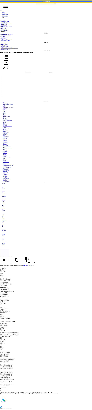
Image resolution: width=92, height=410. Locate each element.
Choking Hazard (5, 112)
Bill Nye (4, 109)
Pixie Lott (3, 239)
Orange (4, 149)
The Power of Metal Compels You (7, 167)
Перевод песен (3, 12)
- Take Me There (4, 25)
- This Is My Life (4, 45)
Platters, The (3, 200)
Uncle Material (5, 176)
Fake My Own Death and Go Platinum (7, 120)
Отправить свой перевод (5, 16)
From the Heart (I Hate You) (6, 121)
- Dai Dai (5, 21)
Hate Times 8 (4, 129)
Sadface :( (4, 158)
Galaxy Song (4, 122)
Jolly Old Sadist (5, 138)
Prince (2, 197)
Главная (3, 11)
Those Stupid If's (5, 171)
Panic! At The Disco (4, 193)
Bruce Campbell (5, 110)
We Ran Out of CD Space (6, 178)
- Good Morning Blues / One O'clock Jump (9, 48)
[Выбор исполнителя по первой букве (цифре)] (5, 70)
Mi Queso (4, 143)
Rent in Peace (4, 156)
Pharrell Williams (4, 230)
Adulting (4, 105)
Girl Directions (5, 124)
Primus (2, 240)
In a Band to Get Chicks (6, 132)
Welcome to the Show (5, 179)
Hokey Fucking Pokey (5, 130)
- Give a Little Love (4, 37)
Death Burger (4, 115)
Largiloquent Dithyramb (6, 139)
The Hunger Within (5, 166)
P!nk (2, 187)
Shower (4, 159)
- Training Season (4, 27)
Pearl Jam (3, 205)
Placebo (3, 184)
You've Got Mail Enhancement (6, 181)
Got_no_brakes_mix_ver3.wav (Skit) (7, 126)
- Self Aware (4, 23)
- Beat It (4, 24)
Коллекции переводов (4, 15)
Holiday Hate (4, 131)
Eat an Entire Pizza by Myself (6, 119)
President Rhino (5, 153)
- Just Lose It (3, 28)
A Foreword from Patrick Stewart (7, 103)
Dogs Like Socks (5, 118)
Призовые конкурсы (4, 13)
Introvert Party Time (5, 134)
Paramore (3, 201)
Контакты (3, 17)
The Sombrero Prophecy (6, 168)
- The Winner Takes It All (4, 30)
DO (3, 117)
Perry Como (3, 235)
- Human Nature (5, 29)
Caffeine (4, 111)
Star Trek (4, 163)
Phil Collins (3, 202)
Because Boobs (5, 108)
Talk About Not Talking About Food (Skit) (8, 165)
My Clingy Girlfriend (5, 145)
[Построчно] (16, 262)
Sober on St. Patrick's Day (6, 162)
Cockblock (4, 113)
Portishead (3, 221)
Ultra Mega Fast (5, 175)
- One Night (7, 34)
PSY (2, 226)
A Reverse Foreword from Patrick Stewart (8, 104)
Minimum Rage (5, 144)
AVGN (4, 106)
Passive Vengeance (5, 151)
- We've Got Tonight (4, 46)
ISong (4, 135)
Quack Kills (4, 154)
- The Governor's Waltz (6, 35)
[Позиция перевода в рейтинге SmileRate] (34, 262)
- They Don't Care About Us (6, 26)
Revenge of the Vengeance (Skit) (7, 157)
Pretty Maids (3, 234)
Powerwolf (3, 206)
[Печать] (33, 262)
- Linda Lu (6, 49)
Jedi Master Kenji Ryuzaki (28, 265)
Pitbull (2, 192)
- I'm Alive (3, 38)
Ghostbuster (4, 123)
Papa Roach (3, 191)
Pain (2, 216)
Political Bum (4, 152)
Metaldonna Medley (5, 142)
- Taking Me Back (4, 44)
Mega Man (4, 141)
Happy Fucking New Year (6, 128)
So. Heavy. (4, 161)
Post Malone (3, 210)
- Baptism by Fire (6, 47)
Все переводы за (46, 50)
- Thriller (3, 43)
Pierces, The (3, 243)
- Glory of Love (6, 39)
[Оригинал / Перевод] (27, 262)
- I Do (3, 36)
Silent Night (4, 160)
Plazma (2, 225)
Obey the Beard (5, 148)
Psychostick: (3, 102)
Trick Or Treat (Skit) (5, 172)
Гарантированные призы (5, 14)
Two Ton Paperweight (5, 174)
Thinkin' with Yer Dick (5, 169)
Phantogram (3, 244)
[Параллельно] (5, 262)
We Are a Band (5, 177)
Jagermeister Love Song (6, 136)
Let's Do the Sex (5, 140)
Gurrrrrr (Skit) (4, 127)
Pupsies (2, 209)
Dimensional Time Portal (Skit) (6, 116)
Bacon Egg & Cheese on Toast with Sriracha (8, 107)
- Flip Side (5, 40)
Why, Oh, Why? (5, 180)
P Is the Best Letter (5, 150)
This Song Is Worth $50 (6, 170)
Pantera (2, 231)
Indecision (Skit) (5, 133)
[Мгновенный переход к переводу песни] (5, 64)
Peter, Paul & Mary (4, 196)
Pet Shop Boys (3, 188)
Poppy (2, 211)
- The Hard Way (5, 22)
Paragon (3, 222)
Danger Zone (4, 114)
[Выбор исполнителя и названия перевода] (5, 59)
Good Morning (5, 125)
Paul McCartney (3, 183)
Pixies (2, 217)
